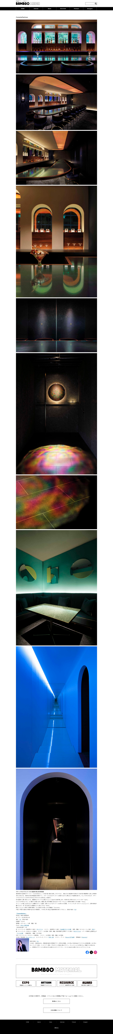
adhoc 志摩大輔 (24, 925)
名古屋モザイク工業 (66, 929)
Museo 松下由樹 (70, 937)
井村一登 (51, 937)
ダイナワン (40, 929)
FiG (75, 909)
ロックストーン (30, 937)
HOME (22, 8)
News (49, 8)
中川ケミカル (77, 931)
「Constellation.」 (21, 913)
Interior (36, 8)
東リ (93, 929)
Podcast (76, 8)
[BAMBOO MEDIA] (28, 4)
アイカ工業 (20, 933)
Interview (63, 8)
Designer (90, 8)
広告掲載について (56, 1010)
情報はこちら (56, 1001)
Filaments (84, 937)
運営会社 (56, 1028)
